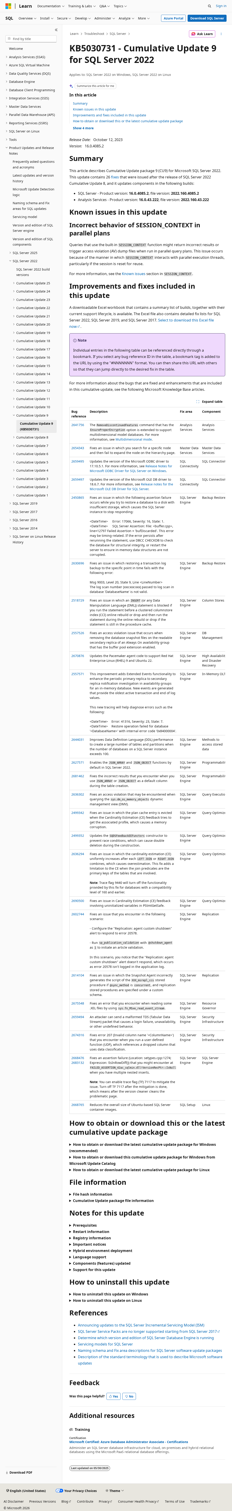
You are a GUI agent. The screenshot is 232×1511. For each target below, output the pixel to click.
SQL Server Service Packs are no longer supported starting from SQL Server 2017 (147, 1331)
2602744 (77, 914)
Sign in (221, 6)
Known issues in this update (94, 109)
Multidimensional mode (134, 439)
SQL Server (118, 33)
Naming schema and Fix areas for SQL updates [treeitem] (31, 206)
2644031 (77, 739)
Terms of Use (175, 1501)
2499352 (77, 835)
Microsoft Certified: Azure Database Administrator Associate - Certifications (128, 1442)
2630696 (77, 563)
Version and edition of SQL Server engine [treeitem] (33, 228)
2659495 (77, 461)
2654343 (77, 448)
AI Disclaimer (14, 1501)
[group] (147, 760)
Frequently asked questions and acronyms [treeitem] (34, 164)
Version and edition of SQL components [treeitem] (33, 242)
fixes (115, 177)
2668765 (77, 1105)
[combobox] (31, 39)
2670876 (77, 656)
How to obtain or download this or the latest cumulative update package (128, 121)
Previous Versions (42, 1501)
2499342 (77, 813)
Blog (64, 1501)
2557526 (77, 633)
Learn (74, 33)
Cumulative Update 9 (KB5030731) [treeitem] (36, 426)
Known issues (133, 273)
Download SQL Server (207, 18)
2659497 (77, 479)
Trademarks (199, 1501)
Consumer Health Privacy (137, 1501)
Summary (80, 103)
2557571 (77, 674)
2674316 (77, 1035)
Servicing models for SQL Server (105, 1344)
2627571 (77, 762)
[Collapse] (56, 30)
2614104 (77, 975)
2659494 (77, 1017)
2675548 (77, 1003)
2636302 (77, 794)
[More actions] (221, 34)
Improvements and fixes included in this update (109, 115)
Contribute (85, 1501)
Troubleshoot (94, 33)
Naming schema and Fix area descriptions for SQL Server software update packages (150, 1350)
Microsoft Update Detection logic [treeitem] (33, 192)
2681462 (77, 776)
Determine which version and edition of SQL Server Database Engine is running (146, 1337)
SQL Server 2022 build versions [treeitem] (33, 272)
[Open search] (209, 6)
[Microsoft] (8, 6)
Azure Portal (173, 18)
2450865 (77, 497)
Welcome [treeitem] (16, 48)
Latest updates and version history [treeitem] (33, 178)
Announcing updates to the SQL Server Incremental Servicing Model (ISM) (141, 1325)
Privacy (104, 1501)
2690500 (77, 901)
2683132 (77, 1062)
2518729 (77, 600)
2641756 (77, 425)
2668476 (77, 1058)
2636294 (77, 854)
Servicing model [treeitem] (25, 217)
